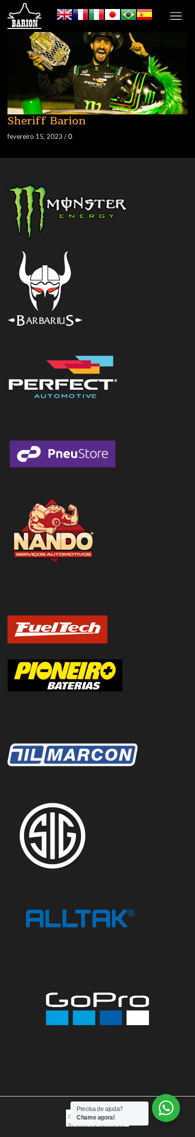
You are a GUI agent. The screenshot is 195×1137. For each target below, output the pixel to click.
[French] (80, 13)
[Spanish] (144, 13)
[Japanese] (112, 13)
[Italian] (96, 13)
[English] (64, 13)
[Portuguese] (128, 13)
